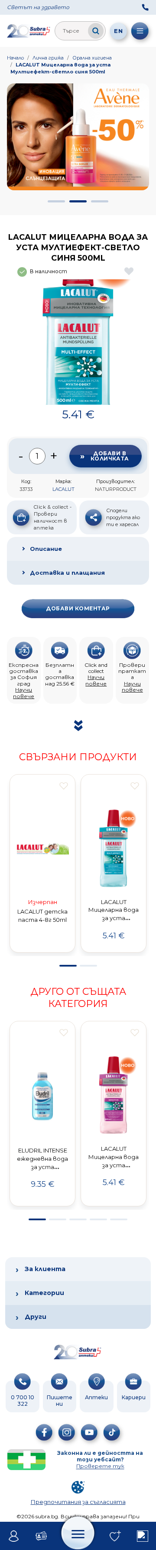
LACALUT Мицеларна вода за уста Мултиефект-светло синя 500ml (60, 68)
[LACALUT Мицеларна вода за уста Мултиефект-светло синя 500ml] (78, 342)
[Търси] (96, 31)
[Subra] (29, 31)
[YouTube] (89, 1432)
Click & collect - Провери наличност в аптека (53, 517)
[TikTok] (111, 1432)
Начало (15, 58)
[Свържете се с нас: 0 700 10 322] (145, 7)
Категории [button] (44, 1293)
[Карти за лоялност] (41, 1536)
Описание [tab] (46, 548)
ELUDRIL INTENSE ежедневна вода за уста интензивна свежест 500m (42, 1166)
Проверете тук (100, 1466)
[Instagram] (66, 1432)
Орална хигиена (92, 58)
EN (118, 30)
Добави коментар (78, 608)
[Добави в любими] (63, 786)
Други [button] (35, 1317)
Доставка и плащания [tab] (67, 572)
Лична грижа (48, 58)
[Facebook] (44, 1432)
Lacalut (63, 489)
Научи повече (23, 692)
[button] (56, 201)
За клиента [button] (45, 1269)
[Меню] (140, 31)
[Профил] (13, 1536)
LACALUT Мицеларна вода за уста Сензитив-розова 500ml (113, 1165)
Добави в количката (110, 456)
